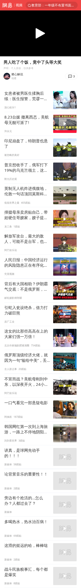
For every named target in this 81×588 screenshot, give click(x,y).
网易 (7, 5)
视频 (19, 5)
